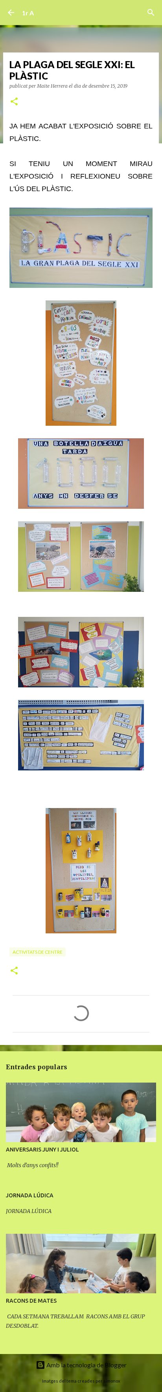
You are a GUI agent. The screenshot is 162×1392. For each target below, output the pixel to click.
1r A (28, 12)
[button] (14, 102)
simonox (111, 1380)
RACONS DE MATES (31, 1301)
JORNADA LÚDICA (29, 1195)
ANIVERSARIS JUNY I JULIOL (42, 1149)
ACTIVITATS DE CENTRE (38, 952)
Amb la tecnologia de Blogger (86, 1364)
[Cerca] (151, 12)
